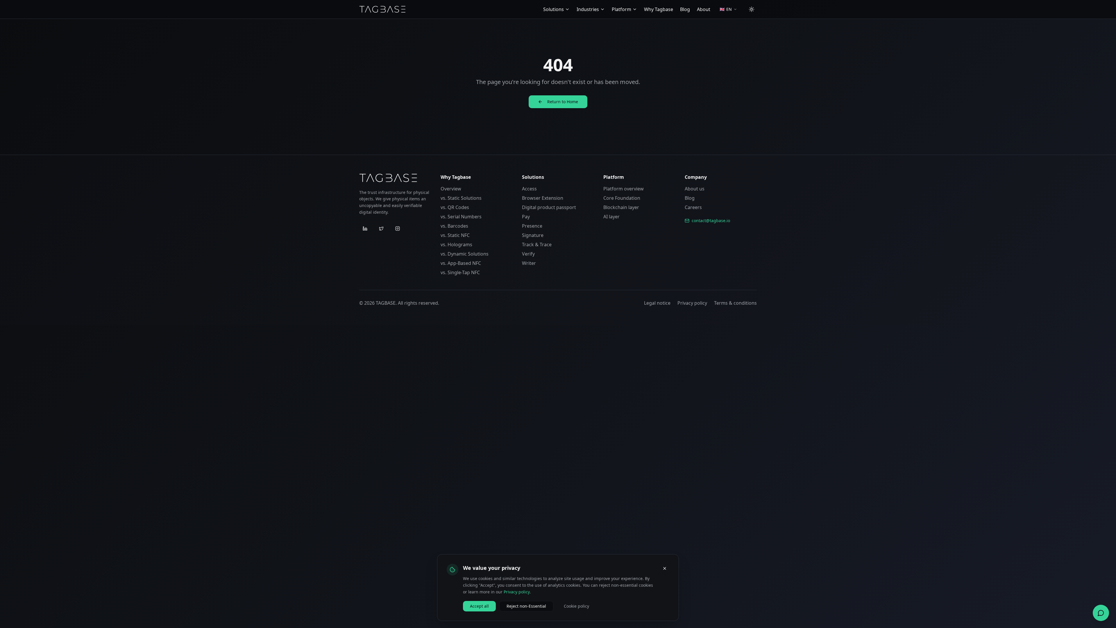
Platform (621, 9)
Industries (588, 9)
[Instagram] (397, 228)
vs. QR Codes (455, 207)
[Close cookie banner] (664, 568)
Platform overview (623, 188)
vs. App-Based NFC (461, 263)
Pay (526, 216)
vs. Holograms (456, 244)
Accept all (479, 606)
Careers (693, 207)
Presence (532, 226)
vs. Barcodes (454, 226)
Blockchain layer (621, 207)
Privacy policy (692, 303)
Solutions (553, 9)
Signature (532, 235)
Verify (528, 254)
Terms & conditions (735, 303)
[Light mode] (751, 9)
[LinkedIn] (365, 228)
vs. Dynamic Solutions (465, 254)
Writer (529, 263)
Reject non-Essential (526, 606)
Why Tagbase (658, 9)
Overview (451, 188)
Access (529, 188)
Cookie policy (576, 606)
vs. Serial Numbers (461, 216)
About (703, 9)
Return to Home (562, 101)
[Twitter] (381, 228)
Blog (685, 9)
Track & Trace (537, 244)
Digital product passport (549, 207)
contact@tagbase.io (711, 220)
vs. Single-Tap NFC (460, 272)
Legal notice (657, 303)
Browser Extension (542, 198)
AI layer (611, 216)
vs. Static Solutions (461, 198)
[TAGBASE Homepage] (382, 9)
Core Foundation (621, 198)
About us (694, 188)
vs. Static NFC (455, 235)
